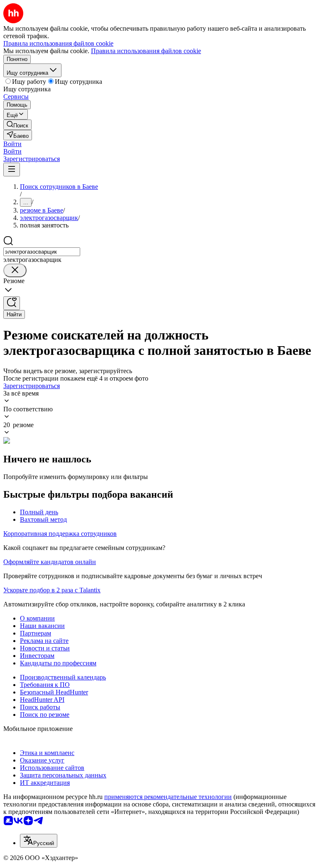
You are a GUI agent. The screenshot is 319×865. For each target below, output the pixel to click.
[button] (12, 143)
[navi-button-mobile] (11, 169)
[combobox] (41, 251)
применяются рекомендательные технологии (168, 796)
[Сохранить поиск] (11, 303)
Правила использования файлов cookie (146, 50)
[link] (17, 125)
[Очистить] (15, 270)
